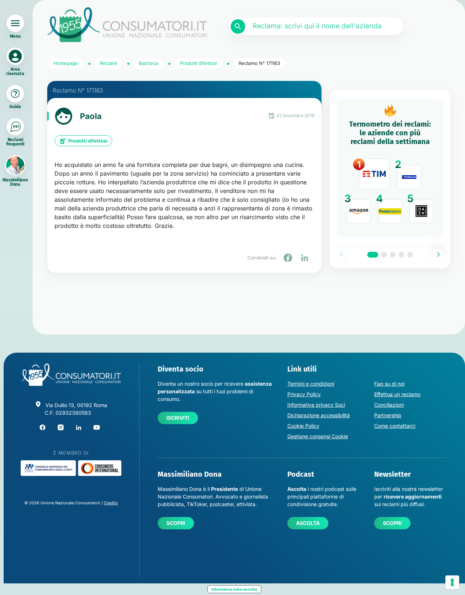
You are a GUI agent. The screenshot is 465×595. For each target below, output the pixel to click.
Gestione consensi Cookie (317, 436)
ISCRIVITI (177, 418)
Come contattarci (394, 426)
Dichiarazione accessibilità (318, 415)
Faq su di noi (389, 384)
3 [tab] (393, 255)
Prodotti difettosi (88, 141)
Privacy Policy (304, 394)
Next (438, 254)
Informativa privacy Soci (316, 405)
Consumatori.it (127, 24)
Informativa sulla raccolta (234, 589)
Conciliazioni (389, 405)
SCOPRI (175, 523)
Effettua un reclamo (397, 394)
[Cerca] (238, 26)
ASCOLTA (308, 523)
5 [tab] (410, 255)
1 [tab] (372, 255)
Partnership (387, 415)
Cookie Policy (303, 426)
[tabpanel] (390, 168)
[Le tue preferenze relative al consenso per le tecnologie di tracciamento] (452, 582)
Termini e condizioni (310, 384)
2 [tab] (384, 255)
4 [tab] (401, 255)
